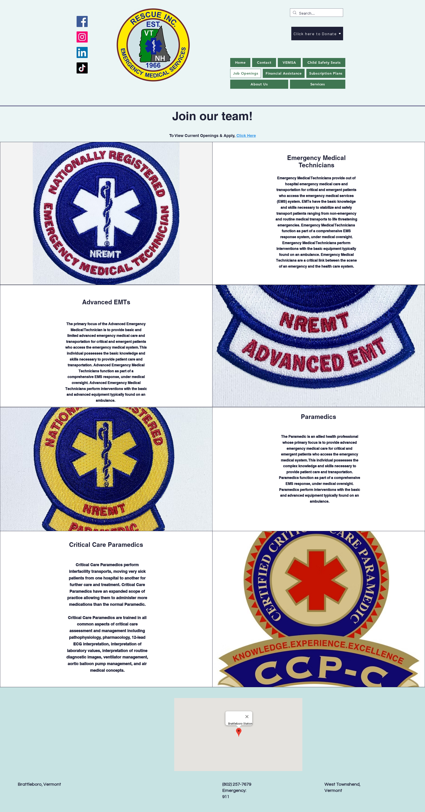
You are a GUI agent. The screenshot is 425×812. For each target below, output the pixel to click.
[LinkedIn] (82, 52)
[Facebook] (82, 21)
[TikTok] (82, 67)
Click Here (246, 135)
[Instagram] (82, 36)
